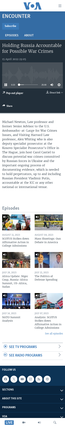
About (29, 35)
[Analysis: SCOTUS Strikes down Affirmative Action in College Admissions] (49, 301)
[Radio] (39, 422)
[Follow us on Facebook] (5, 379)
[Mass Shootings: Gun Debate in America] (49, 222)
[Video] (23, 422)
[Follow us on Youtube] (22, 379)
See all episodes (54, 333)
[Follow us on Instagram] (30, 379)
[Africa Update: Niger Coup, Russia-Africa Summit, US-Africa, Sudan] (16, 260)
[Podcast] (47, 379)
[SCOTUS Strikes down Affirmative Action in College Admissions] (16, 222)
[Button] (7, 106)
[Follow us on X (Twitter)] (13, 379)
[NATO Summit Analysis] (16, 301)
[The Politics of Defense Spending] (49, 260)
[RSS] (38, 379)
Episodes (11, 35)
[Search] (54, 422)
